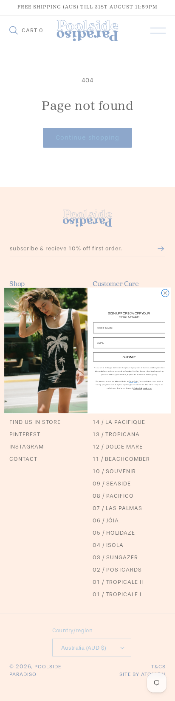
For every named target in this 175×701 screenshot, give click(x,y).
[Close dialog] (165, 293)
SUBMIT (129, 357)
